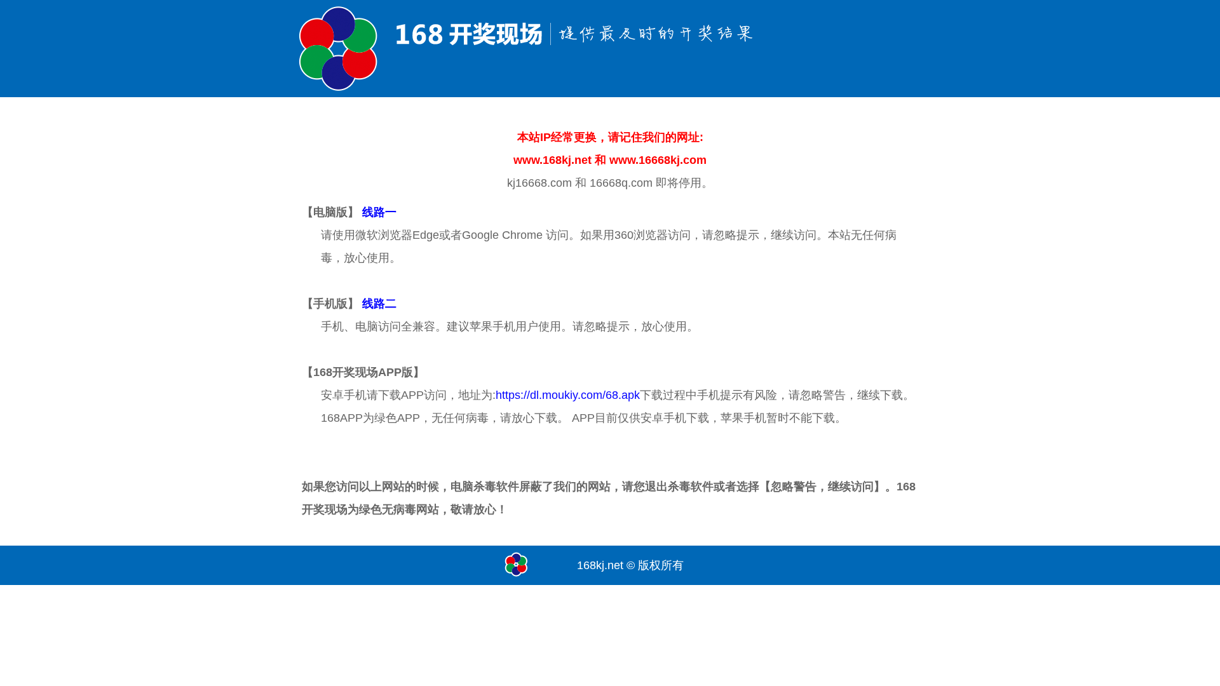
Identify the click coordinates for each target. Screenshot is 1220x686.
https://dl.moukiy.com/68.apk (568, 395)
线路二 (379, 303)
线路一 (379, 212)
